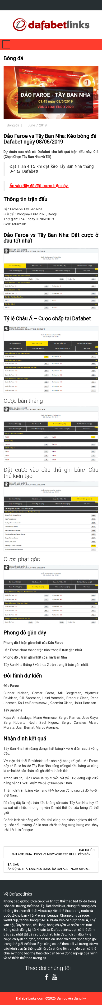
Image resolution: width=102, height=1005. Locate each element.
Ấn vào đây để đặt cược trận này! (39, 185)
